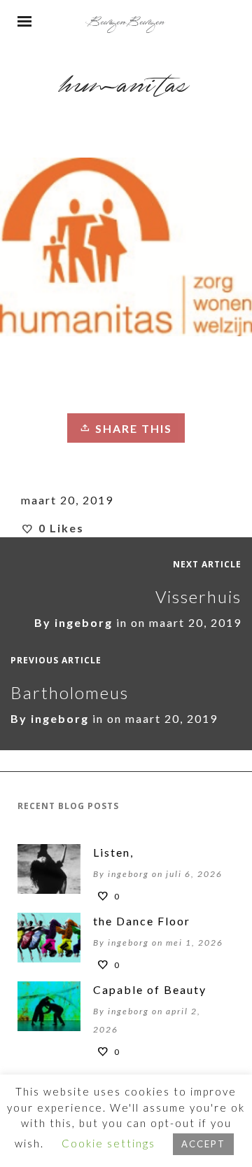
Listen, (113, 852)
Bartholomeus (69, 692)
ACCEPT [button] (203, 1143)
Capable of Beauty (149, 989)
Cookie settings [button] (108, 1143)
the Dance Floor (141, 920)
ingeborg (84, 622)
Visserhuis (198, 596)
